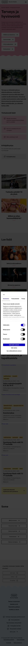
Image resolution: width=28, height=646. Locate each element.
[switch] (23, 329)
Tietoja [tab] (23, 298)
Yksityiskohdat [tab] (15, 298)
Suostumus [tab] (6, 298)
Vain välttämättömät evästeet (14, 351)
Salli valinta (14, 348)
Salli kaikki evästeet (14, 344)
